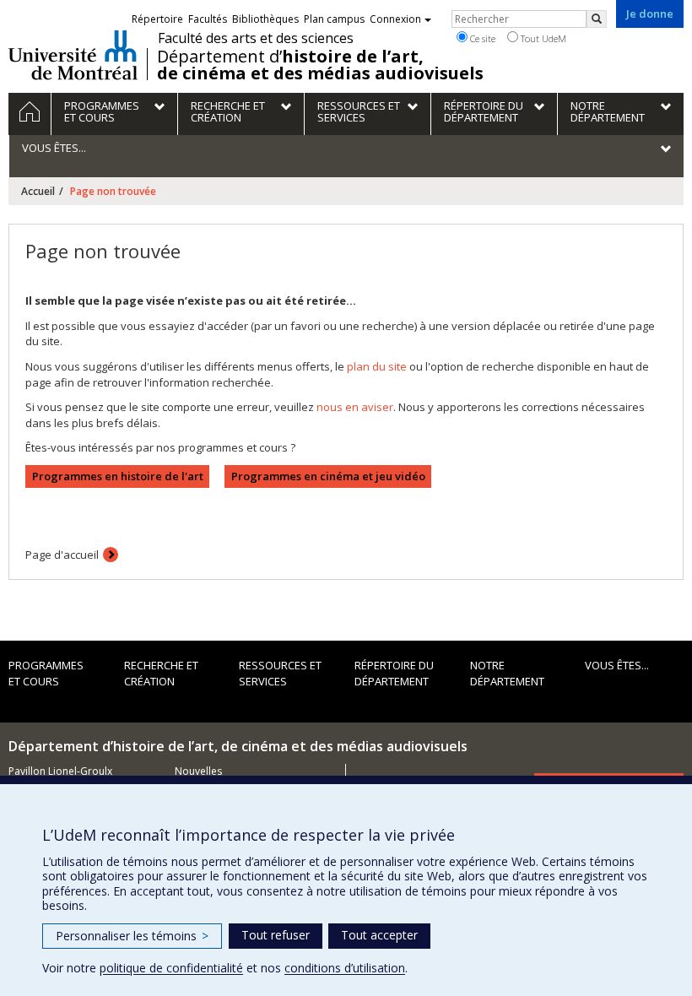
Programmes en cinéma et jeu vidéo (328, 476)
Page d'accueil (62, 554)
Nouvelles (198, 771)
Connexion (395, 19)
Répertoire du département (394, 673)
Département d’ (320, 65)
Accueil (38, 191)
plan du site (377, 366)
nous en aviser (354, 406)
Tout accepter (379, 935)
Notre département (507, 673)
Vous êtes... (617, 665)
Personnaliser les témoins (132, 936)
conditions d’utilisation (344, 968)
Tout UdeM (542, 38)
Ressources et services (280, 673)
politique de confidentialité (171, 968)
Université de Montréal (73, 55)
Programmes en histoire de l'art (117, 476)
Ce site (481, 38)
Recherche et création (161, 673)
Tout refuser (275, 935)
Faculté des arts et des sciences (256, 38)
